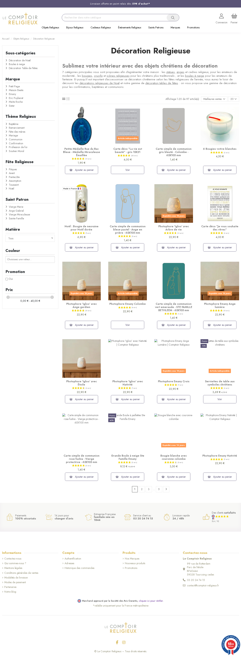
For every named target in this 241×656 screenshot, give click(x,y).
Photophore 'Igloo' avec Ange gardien (81, 305)
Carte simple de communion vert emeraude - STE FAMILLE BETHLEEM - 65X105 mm (173, 307)
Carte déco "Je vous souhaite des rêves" (219, 227)
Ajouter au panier (84, 170)
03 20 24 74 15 (196, 580)
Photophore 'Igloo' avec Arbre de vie (173, 227)
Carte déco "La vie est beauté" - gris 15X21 (127, 150)
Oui (11, 279)
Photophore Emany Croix (173, 381)
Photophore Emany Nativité (219, 456)
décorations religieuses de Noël (99, 83)
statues (170, 72)
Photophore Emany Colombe (127, 304)
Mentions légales (13, 568)
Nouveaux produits (135, 563)
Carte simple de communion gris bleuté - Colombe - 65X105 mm (173, 152)
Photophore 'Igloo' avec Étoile (81, 382)
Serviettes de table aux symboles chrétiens (220, 382)
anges (180, 72)
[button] (50, 28)
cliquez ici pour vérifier (151, 601)
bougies (87, 76)
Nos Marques (132, 558)
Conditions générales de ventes (21, 573)
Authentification (73, 558)
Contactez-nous (12, 558)
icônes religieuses (118, 76)
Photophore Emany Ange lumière (220, 305)
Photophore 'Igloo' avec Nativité (127, 382)
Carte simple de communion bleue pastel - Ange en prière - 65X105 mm (128, 229)
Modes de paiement (15, 582)
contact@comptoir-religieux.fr (203, 585)
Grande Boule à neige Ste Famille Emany (127, 457)
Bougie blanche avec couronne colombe (173, 457)
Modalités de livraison (16, 577)
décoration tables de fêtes (161, 83)
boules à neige (194, 76)
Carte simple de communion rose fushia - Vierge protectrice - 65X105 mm (81, 459)
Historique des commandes (79, 568)
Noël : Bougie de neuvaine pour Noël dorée (81, 227)
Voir (127, 170)
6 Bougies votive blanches (219, 149)
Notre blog (10, 592)
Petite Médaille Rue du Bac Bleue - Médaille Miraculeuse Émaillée (81, 152)
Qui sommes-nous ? (15, 563)
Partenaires (10, 587)
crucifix (98, 76)
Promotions (131, 568)
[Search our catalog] (173, 17)
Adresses (69, 563)
